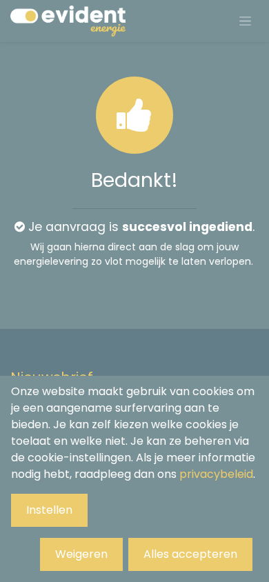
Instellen (49, 510)
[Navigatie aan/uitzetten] (245, 21)
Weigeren (81, 554)
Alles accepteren (190, 554)
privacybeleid (216, 474)
